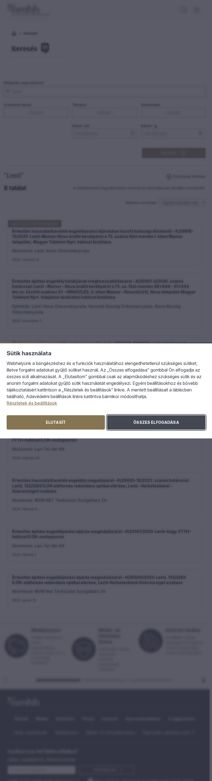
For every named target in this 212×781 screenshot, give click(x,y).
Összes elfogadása (156, 422)
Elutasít (56, 422)
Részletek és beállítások (32, 403)
